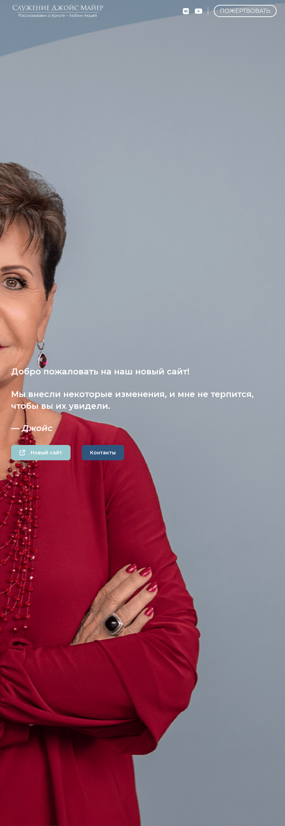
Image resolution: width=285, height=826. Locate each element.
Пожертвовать (245, 11)
